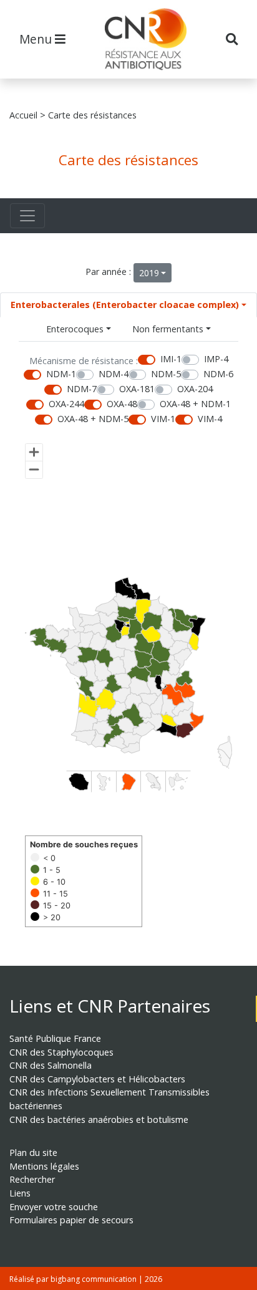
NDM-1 (61, 374)
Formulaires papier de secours (71, 1220)
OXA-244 (66, 404)
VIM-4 (210, 419)
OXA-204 (195, 389)
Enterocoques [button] (75, 329)
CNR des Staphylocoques (61, 1052)
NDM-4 (113, 374)
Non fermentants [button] (167, 329)
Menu (37, 39)
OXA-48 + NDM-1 (195, 404)
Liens (20, 1193)
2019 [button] (149, 273)
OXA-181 (137, 389)
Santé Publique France (55, 1038)
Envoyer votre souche (53, 1207)
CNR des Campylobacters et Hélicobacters (97, 1079)
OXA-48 (122, 404)
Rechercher (32, 1179)
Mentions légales (44, 1166)
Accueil (23, 115)
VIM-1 (163, 419)
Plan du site (33, 1152)
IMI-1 (171, 359)
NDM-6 (218, 374)
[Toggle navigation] (27, 215)
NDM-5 (166, 374)
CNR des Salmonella (50, 1065)
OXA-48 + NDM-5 (92, 419)
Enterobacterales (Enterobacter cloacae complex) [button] (125, 304)
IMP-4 (216, 359)
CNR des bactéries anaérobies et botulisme (98, 1119)
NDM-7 (82, 389)
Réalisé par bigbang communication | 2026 (85, 1279)
